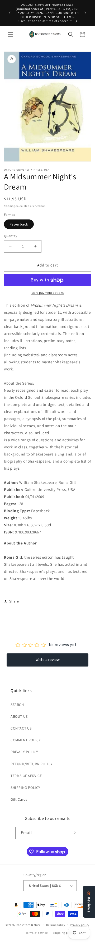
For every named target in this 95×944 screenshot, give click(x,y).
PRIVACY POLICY (24, 751)
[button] (10, 34)
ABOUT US (19, 716)
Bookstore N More (28, 924)
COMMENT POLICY (26, 740)
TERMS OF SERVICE (26, 775)
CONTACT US (21, 728)
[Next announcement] (85, 13)
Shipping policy (64, 933)
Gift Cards (19, 799)
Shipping (9, 206)
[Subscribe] (74, 833)
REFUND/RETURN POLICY (32, 764)
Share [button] (14, 601)
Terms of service (37, 933)
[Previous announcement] (10, 13)
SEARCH (17, 704)
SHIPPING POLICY (25, 787)
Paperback (19, 224)
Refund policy (55, 925)
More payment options (47, 293)
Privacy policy (79, 925)
